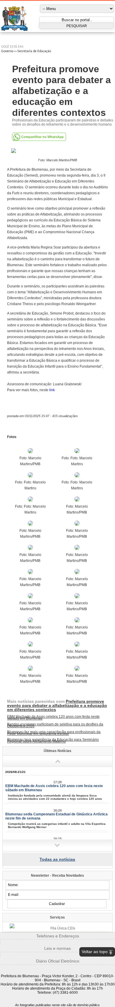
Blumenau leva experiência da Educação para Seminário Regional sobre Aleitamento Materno (53, 740)
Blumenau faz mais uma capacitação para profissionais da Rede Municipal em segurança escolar (54, 733)
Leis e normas (57, 948)
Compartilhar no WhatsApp (42, 137)
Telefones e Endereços (57, 936)
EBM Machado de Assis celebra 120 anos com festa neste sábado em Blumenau (53, 717)
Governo (7, 51)
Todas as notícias (57, 859)
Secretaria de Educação (34, 51)
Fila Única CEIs (62, 928)
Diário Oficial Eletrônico (57, 961)
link (52, 390)
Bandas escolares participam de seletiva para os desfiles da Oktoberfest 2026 (55, 725)
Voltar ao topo (95, 951)
